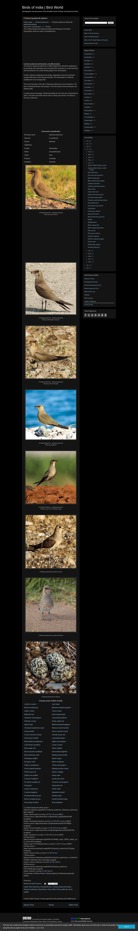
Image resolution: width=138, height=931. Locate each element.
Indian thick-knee (93, 192)
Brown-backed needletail (33, 751)
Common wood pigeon (60, 782)
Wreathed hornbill (58, 792)
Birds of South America (91, 33)
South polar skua (58, 779)
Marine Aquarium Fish (91, 288)
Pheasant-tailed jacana (32, 796)
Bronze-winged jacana (32, 799)
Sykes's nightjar (57, 772)
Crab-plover (91, 208)
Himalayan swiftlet (30, 758)
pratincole (64, 889)
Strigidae (87, 130)
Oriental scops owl (58, 735)
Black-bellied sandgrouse (33, 741)
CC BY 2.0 (50, 814)
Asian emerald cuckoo (60, 731)
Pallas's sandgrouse (31, 765)
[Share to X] (53, 884)
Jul (89, 250)
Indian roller (56, 775)
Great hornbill (29, 731)
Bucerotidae (88, 70)
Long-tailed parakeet (59, 718)
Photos (48, 27)
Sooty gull (28, 785)
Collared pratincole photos (61, 887)
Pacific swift (56, 789)
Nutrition (87, 295)
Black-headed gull (93, 178)
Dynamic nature (89, 278)
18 (88, 265)
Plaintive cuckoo (30, 721)
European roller (29, 762)
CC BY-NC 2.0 (56, 821)
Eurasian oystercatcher (95, 197)
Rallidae (87, 124)
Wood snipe (91, 189)
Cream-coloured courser (33, 735)
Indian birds (56, 889)
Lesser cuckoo (57, 745)
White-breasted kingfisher (61, 724)
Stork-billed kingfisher (59, 751)
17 (88, 149)
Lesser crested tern (31, 789)
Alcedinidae (88, 57)
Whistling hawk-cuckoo (60, 768)
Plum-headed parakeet (32, 768)
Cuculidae (87, 87)
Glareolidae (42, 889)
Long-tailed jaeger (58, 738)
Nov (89, 261)
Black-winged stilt (93, 225)
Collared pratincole (94, 183)
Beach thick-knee (93, 214)
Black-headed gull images (96, 181)
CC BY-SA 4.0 (52, 853)
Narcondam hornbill (31, 802)
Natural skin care (89, 291)
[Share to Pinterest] (57, 884)
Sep (89, 256)
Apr (89, 157)
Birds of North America (91, 36)
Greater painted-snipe (59, 799)
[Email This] (49, 884)
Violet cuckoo (57, 711)
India (49, 889)
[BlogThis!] (51, 884)
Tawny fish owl (57, 785)
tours (70, 889)
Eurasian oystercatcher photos (97, 200)
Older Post (73, 905)
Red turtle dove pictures (95, 175)
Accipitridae (88, 54)
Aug (89, 253)
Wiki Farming (88, 298)
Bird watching (34, 887)
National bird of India (91, 43)
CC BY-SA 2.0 (53, 828)
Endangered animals (91, 282)
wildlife (26, 892)
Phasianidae (88, 110)
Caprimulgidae (89, 74)
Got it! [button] (126, 926)
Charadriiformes (46, 887)
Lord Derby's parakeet (32, 745)
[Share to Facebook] (55, 884)
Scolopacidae (88, 127)
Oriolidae (87, 107)
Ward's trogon (57, 758)
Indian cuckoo (29, 711)
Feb (89, 152)
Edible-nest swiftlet (31, 775)
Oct (89, 259)
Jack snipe (56, 704)
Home (51, 905)
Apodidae (87, 64)
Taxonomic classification (32, 27)
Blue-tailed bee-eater (31, 755)
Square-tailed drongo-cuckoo (97, 165)
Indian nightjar (57, 748)
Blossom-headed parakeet (61, 707)
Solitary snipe (57, 796)
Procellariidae (88, 117)
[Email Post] (44, 883)
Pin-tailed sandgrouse (32, 782)
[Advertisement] (51, 46)
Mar (89, 154)
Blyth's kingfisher (58, 762)
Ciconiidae (87, 80)
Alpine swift (28, 724)
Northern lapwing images (96, 239)
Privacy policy (88, 304)
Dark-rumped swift (58, 714)
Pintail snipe (92, 241)
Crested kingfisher (30, 792)
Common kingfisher (31, 779)
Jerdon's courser (30, 704)
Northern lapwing (93, 236)
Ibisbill (90, 219)
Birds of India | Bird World (42, 7)
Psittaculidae (88, 120)
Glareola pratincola (30, 889)
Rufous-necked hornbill (60, 728)
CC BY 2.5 (59, 844)
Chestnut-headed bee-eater (34, 728)
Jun (89, 163)
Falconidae (87, 90)
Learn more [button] (40, 928)
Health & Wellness (90, 301)
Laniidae (87, 97)
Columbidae (88, 84)
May (89, 160)
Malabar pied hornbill (59, 755)
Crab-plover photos (94, 211)
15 (88, 144)
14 (88, 141)
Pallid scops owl (30, 772)
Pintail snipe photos (94, 244)
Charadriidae (88, 77)
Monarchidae (88, 104)
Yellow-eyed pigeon (59, 765)
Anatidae (87, 60)
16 (88, 146)
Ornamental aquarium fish (92, 285)
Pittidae (86, 114)
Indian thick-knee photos (96, 194)
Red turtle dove (93, 172)
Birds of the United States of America (96, 40)
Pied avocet (91, 230)
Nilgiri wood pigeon (59, 741)
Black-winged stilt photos (96, 228)
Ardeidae (87, 67)
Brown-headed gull (31, 707)
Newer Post (29, 905)
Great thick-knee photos (95, 206)
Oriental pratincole (94, 247)
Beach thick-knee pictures (96, 217)
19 (88, 268)
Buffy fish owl (29, 714)
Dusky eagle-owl (58, 721)
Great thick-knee (93, 203)
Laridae (86, 100)
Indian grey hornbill (31, 738)
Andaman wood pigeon (32, 718)
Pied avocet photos (94, 233)
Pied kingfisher (57, 802)
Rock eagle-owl (30, 748)
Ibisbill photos (92, 222)
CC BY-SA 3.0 (55, 862)
